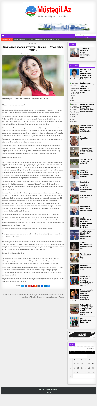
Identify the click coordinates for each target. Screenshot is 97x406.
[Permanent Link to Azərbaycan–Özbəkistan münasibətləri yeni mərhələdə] (74, 174)
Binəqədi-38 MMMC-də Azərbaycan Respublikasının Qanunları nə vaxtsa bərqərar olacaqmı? (38, 40)
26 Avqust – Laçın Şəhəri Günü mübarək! (86, 161)
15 (89, 364)
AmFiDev (48, 392)
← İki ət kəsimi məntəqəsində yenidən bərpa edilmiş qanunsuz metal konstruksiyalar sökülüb (32, 294)
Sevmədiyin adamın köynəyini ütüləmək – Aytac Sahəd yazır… (33, 48)
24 (70, 372)
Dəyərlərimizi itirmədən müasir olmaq (86, 267)
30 (93, 372)
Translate (90, 38)
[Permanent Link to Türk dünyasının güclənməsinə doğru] (74, 258)
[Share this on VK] (39, 286)
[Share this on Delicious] (48, 286)
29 (89, 372)
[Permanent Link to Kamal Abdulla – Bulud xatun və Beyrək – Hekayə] (74, 210)
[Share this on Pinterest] (32, 286)
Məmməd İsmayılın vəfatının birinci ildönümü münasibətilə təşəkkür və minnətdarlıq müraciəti (81, 295)
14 (85, 364)
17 (70, 368)
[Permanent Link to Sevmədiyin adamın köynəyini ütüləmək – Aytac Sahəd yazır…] (33, 75)
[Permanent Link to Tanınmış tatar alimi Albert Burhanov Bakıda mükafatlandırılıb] (74, 129)
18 (74, 368)
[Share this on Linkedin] (45, 286)
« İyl (70, 382)
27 (82, 372)
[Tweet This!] (22, 286)
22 (89, 368)
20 (82, 368)
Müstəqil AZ (26, 53)
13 (82, 364)
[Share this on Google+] (29, 286)
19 (78, 368)
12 (78, 364)
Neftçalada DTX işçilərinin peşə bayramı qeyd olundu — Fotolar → (43, 297)
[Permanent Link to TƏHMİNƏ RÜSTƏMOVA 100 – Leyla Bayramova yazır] (74, 246)
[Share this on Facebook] (26, 286)
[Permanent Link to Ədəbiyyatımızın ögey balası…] (74, 141)
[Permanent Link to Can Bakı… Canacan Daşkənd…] (74, 322)
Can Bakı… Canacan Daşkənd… (85, 320)
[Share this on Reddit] (35, 286)
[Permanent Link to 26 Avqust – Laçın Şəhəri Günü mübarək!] (74, 163)
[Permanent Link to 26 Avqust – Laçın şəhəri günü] (74, 199)
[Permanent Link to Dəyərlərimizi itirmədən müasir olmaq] (74, 269)
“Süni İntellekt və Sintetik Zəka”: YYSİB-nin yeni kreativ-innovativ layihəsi (86, 234)
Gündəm (33, 44)
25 (74, 372)
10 (70, 364)
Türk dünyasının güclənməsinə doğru (85, 255)
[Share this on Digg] (42, 286)
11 (74, 364)
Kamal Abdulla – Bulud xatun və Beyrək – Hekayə (86, 208)
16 (93, 364)
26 (78, 372)
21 (85, 368)
